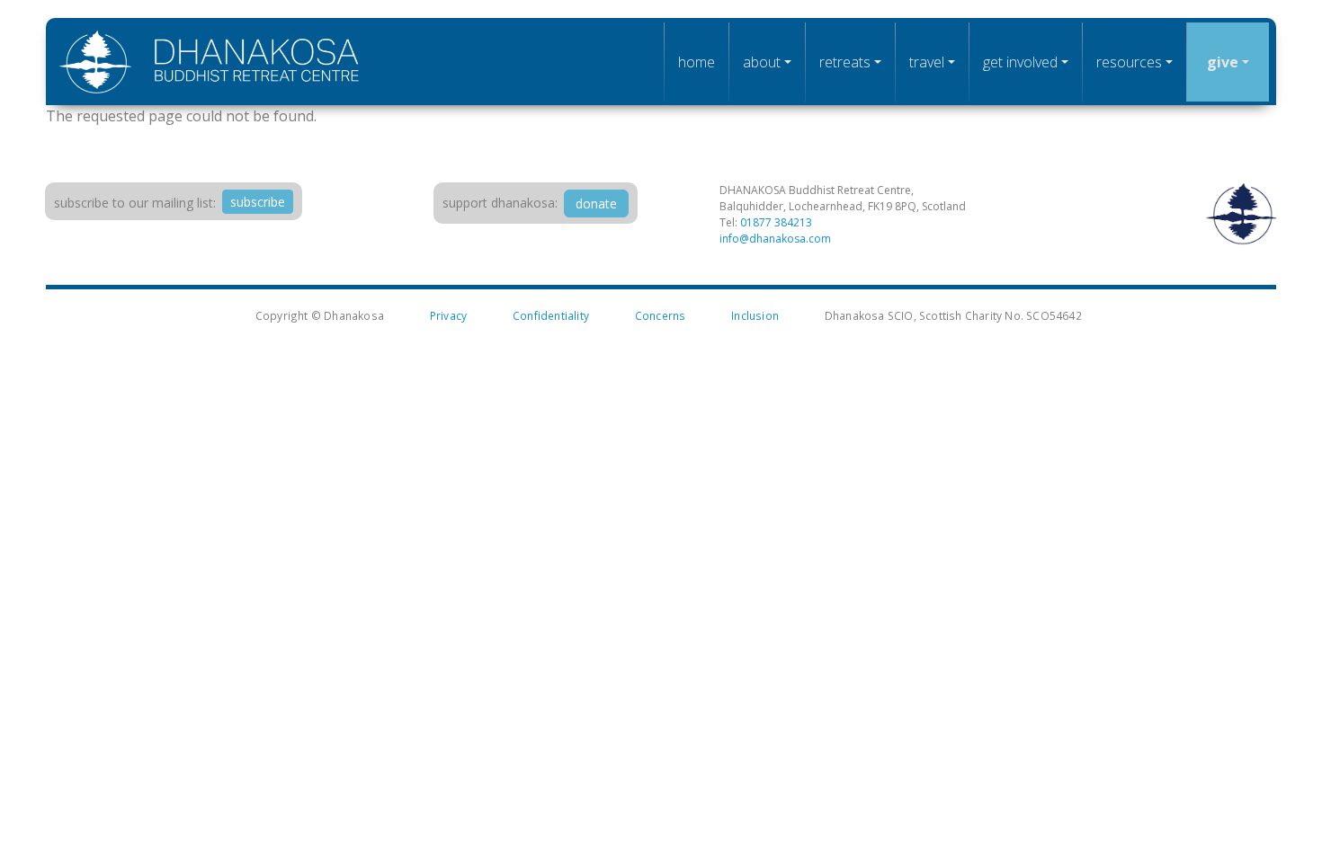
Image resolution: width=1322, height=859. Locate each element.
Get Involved (1020, 62)
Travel (926, 62)
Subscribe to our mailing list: (135, 202)
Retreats (845, 62)
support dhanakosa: (500, 202)
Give (1222, 62)
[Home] (209, 61)
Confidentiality (551, 315)
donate (596, 203)
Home (696, 62)
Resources (1129, 62)
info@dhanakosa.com (775, 238)
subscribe (257, 201)
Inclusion (755, 315)
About (762, 62)
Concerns (660, 315)
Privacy (448, 315)
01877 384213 (776, 222)
